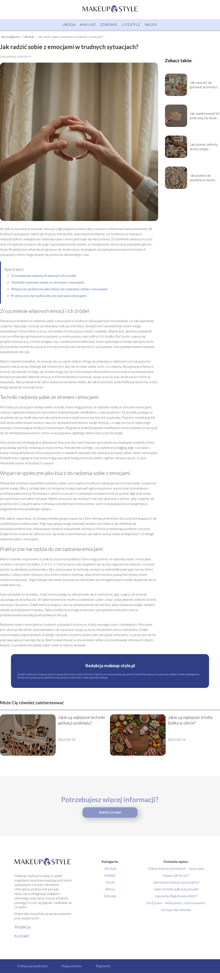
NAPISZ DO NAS (110, 812)
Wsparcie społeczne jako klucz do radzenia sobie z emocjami (59, 289)
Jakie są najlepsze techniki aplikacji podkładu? (81, 720)
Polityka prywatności (32, 966)
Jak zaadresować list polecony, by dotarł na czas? (205, 115)
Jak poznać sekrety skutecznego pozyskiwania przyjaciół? (204, 146)
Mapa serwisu (71, 966)
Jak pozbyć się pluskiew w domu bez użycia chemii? (203, 177)
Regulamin (103, 966)
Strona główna (10, 37)
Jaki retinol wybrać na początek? (176, 882)
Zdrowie (109, 24)
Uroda (69, 24)
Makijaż (88, 24)
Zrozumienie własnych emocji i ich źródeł (43, 275)
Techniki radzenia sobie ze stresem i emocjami (47, 282)
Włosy (151, 24)
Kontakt (21, 935)
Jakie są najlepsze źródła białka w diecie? (190, 720)
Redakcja (22, 926)
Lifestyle (131, 24)
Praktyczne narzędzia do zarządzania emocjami (49, 295)
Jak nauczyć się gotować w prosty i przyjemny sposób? (204, 84)
